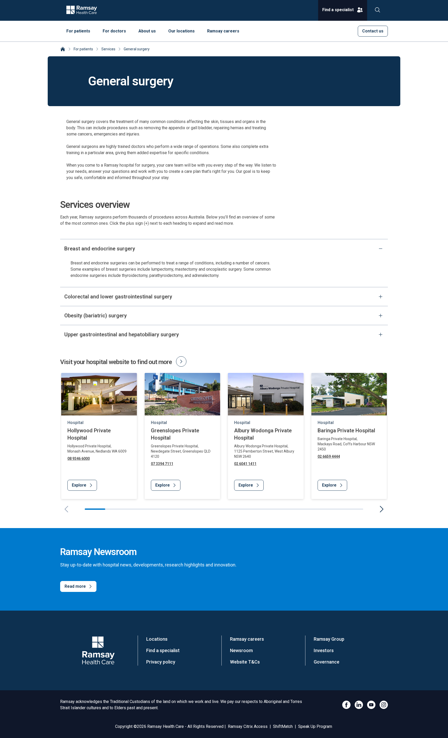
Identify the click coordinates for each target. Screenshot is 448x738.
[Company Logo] (98, 650)
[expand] (380, 296)
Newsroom (241, 650)
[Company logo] (81, 10)
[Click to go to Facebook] (346, 705)
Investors (324, 650)
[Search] (377, 10)
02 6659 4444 (329, 456)
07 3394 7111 (162, 464)
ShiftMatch (283, 726)
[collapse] (380, 248)
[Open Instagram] (384, 705)
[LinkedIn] (359, 705)
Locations (156, 639)
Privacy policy (160, 662)
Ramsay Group (329, 639)
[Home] (62, 49)
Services (108, 49)
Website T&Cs (245, 662)
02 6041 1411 (245, 464)
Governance (326, 662)
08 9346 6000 (78, 458)
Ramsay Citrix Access (248, 726)
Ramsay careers (247, 639)
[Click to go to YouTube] (371, 705)
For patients (83, 49)
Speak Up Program (315, 726)
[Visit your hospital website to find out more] (181, 361)
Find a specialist (163, 650)
